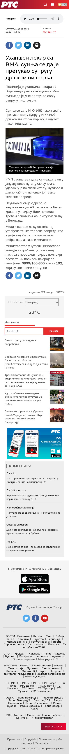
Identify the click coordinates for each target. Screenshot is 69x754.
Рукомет (10, 656)
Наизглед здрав (35, 676)
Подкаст (53, 644)
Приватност (14, 739)
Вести (10, 636)
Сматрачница (36, 644)
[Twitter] (18, 45)
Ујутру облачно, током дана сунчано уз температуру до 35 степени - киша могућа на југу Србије (23, 399)
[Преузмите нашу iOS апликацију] (35, 578)
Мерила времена (17, 641)
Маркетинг (34, 715)
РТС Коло (28, 688)
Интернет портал (42, 717)
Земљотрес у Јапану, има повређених (20, 342)
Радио (9, 697)
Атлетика (42, 656)
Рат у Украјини (40, 641)
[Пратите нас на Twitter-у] (26, 618)
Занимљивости (41, 665)
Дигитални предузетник (19, 673)
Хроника (23, 639)
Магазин (10, 665)
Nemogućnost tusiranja (20, 507)
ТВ (7, 683)
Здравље (12, 671)
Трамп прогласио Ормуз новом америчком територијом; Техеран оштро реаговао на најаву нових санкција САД (25, 380)
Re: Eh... (11, 541)
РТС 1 (14, 683)
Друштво (38, 639)
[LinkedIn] (27, 45)
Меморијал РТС (48, 659)
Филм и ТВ (28, 671)
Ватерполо (26, 656)
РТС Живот (45, 685)
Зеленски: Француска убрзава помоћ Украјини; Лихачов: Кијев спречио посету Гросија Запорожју (24, 417)
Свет (49, 636)
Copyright (30, 739)
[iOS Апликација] (34, 443)
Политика (23, 636)
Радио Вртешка (30, 705)
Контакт (18, 715)
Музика (58, 665)
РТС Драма (27, 685)
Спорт (8, 653)
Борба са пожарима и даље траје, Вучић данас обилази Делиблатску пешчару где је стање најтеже (26, 362)
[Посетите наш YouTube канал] (44, 618)
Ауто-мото (58, 656)
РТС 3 (36, 683)
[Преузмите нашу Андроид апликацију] (34, 588)
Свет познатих (51, 668)
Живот (24, 665)
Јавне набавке (53, 715)
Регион (37, 636)
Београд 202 (42, 700)
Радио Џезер (51, 705)
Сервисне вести (14, 644)
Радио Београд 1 (27, 697)
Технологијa (15, 668)
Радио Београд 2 (52, 697)
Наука (42, 671)
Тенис (47, 653)
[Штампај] (36, 45)
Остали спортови (24, 659)
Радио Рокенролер (37, 703)
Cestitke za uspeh (17, 524)
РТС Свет (50, 683)
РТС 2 (25, 683)
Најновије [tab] (12, 322)
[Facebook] (9, 45)
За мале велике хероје (51, 673)
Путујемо (32, 668)
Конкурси (22, 717)
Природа (55, 671)
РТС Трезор (45, 688)
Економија (54, 639)
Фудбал (20, 653)
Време (57, 641)
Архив (34, 708)
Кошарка (34, 653)
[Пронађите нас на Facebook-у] (35, 618)
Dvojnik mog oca (16, 490)
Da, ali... (10, 473)
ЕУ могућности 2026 (44, 646)
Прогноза (15, 302)
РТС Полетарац (40, 691)
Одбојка (60, 653)
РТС (8, 715)
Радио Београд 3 (19, 700)
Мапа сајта (53, 726)
